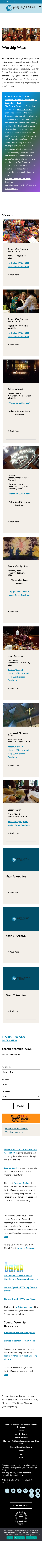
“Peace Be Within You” (19, 402)
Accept (10, 1538)
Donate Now (21, 1505)
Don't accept (19, 1538)
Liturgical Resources (26, 1247)
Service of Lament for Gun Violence (21, 1340)
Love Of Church (21, 1434)
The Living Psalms (21, 1182)
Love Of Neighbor (21, 1437)
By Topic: (6, 1067)
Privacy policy (31, 1538)
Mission (21, 1430)
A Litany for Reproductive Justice (19, 1332)
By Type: (6, 1091)
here (6, 1236)
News (21, 1454)
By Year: (6, 1079)
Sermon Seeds (11, 1167)
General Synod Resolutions (21, 1447)
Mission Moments (24, 1306)
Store (21, 1457)
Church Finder (6, 2)
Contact (21, 1450)
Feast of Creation (24, 109)
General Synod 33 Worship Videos (20, 1298)
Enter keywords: (11, 1054)
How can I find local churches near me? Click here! (21, 1442)
